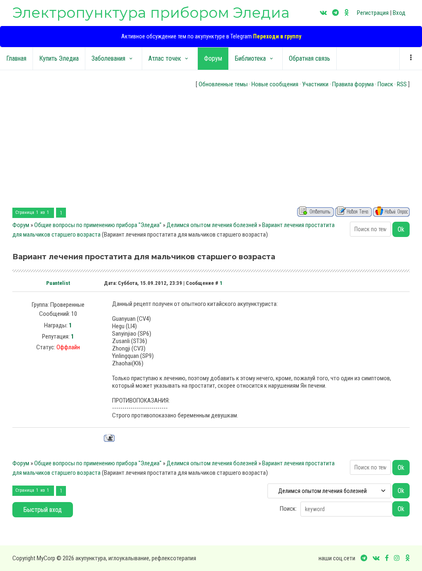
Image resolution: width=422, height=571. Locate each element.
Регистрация (373, 13)
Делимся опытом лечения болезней (211, 225)
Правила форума (353, 84)
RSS (402, 84)
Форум (20, 225)
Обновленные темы (223, 84)
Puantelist (58, 283)
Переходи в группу (277, 36)
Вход (399, 13)
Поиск (385, 84)
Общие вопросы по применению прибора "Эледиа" (98, 225)
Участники (315, 84)
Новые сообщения (274, 84)
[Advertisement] (211, 148)
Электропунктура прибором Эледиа (151, 12)
